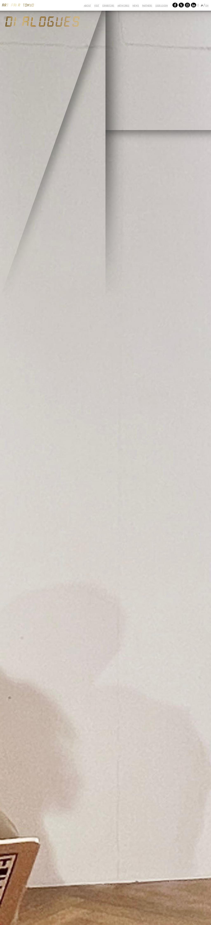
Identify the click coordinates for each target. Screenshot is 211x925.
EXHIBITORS (108, 5)
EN (206, 5)
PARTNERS (147, 5)
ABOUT (87, 5)
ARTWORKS (123, 5)
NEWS (135, 5)
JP (202, 5)
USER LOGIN (161, 5)
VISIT (96, 5)
